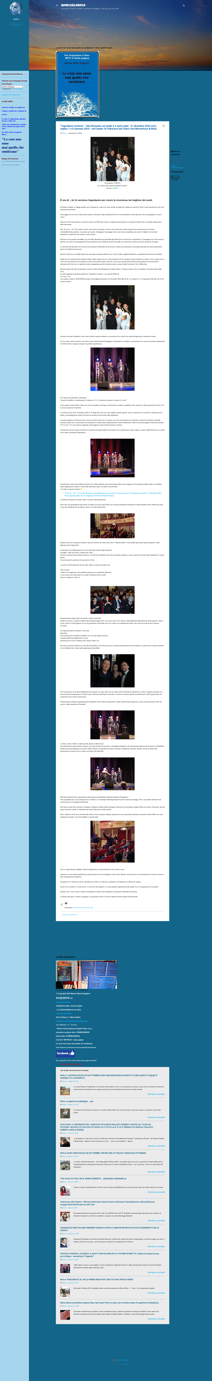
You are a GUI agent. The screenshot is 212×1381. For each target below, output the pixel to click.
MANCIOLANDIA (73, 5)
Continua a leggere (156, 1094)
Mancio (16, 19)
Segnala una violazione (11, 95)
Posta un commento (69, 915)
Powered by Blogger (122, 1360)
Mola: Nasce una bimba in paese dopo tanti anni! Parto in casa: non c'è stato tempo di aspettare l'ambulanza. (109, 1303)
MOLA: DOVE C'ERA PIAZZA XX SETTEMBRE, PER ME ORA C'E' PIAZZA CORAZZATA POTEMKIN (103, 1153)
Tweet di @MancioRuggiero (177, 167)
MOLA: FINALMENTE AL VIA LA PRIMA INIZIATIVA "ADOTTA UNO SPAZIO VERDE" (96, 1279)
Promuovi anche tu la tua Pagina (10, 165)
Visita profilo (16, 24)
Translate (19, 89)
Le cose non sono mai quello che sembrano (13, 161)
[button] (163, 126)
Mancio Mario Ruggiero (177, 159)
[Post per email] (66, 904)
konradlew (125, 1364)
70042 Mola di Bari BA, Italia (83, 907)
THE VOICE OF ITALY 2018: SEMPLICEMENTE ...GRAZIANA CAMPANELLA (93, 1178)
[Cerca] (184, 6)
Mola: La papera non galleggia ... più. (77, 1101)
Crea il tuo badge (175, 162)
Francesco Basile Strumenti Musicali (72, 1021)
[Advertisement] (178, 47)
